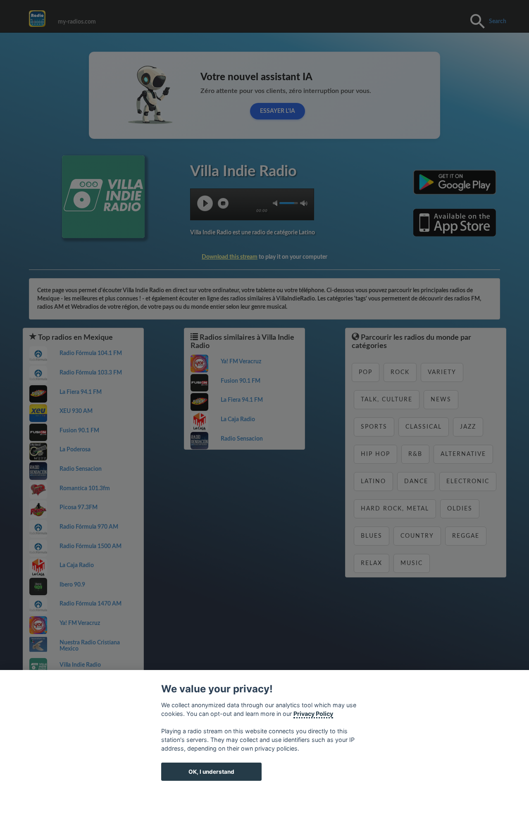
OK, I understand (211, 771)
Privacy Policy (313, 713)
